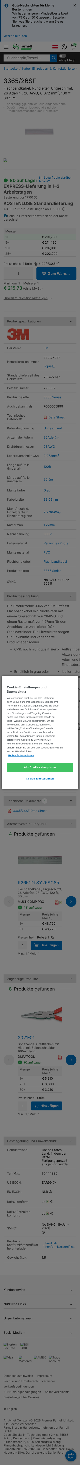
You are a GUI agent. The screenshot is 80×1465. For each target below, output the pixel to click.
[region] (40, 732)
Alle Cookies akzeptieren (40, 767)
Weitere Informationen (21, 755)
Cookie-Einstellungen (40, 778)
